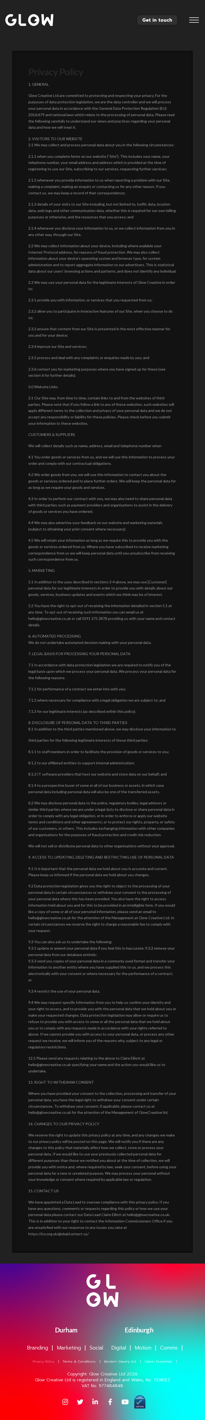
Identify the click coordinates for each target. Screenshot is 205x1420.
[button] (194, 20)
